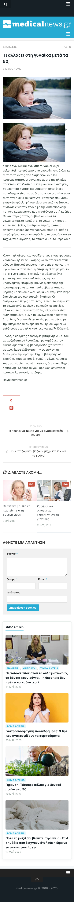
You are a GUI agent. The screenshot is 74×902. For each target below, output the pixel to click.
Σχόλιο (12, 553)
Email (42, 579)
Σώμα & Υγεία (49, 668)
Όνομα (12, 579)
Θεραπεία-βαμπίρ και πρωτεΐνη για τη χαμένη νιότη (17, 510)
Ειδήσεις (10, 47)
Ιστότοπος (13, 592)
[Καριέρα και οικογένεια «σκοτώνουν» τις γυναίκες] (54, 490)
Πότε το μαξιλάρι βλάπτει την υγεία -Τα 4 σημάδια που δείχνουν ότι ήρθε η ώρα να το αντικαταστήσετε (37, 842)
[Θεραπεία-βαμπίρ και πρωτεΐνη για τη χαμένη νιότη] (20, 490)
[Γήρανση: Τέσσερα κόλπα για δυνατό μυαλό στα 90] (37, 761)
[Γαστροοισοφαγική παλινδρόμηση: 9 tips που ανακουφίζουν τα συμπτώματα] (37, 708)
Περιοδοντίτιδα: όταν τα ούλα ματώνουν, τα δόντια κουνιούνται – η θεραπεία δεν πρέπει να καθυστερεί (37, 677)
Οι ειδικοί (29, 668)
